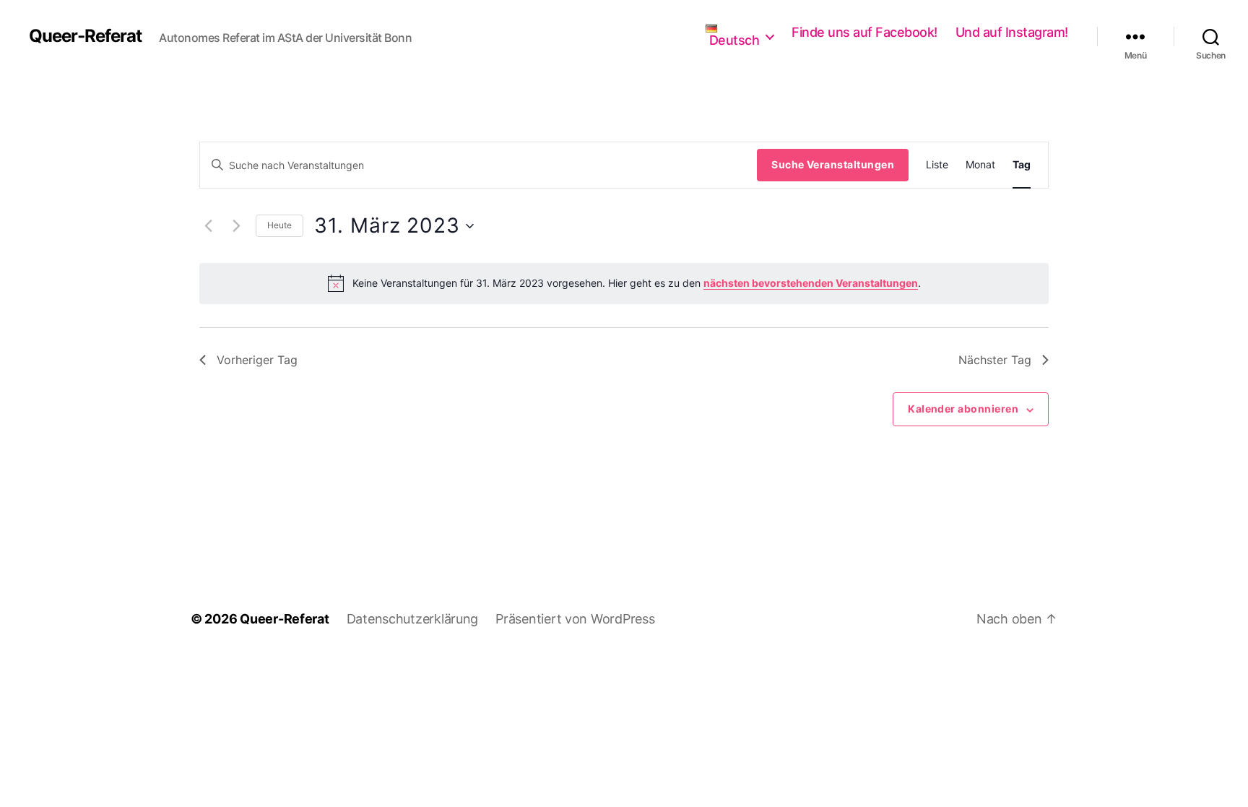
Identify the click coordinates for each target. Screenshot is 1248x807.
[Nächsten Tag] (236, 226)
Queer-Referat (85, 36)
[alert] (624, 283)
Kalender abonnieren (963, 408)
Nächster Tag (994, 360)
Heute (279, 225)
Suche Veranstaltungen (832, 164)
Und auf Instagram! (1012, 32)
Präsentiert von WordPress (574, 618)
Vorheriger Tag (257, 360)
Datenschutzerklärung (413, 618)
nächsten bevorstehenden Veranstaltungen (810, 283)
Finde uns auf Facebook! (864, 32)
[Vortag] (208, 226)
